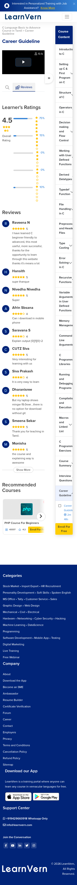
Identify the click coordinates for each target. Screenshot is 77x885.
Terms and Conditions (16, 745)
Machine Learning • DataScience (23, 625)
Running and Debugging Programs (66, 381)
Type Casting (64, 245)
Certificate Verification (17, 706)
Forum (7, 713)
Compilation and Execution (66, 403)
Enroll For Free (38, 529)
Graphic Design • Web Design (21, 605)
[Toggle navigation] (67, 16)
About (7, 674)
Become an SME (13, 687)
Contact (8, 726)
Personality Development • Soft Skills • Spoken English (37, 592)
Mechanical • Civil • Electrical (21, 612)
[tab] (7, 87)
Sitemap (8, 764)
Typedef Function (64, 192)
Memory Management (66, 323)
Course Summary (65, 463)
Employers (9, 732)
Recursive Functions (65, 280)
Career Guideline (65, 493)
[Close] (74, 4)
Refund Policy (11, 758)
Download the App (14, 680)
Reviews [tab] (26, 87)
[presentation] (41, 516)
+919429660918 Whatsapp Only (26, 818)
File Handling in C (65, 209)
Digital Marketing (13, 644)
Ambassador (10, 693)
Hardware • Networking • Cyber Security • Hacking (34, 618)
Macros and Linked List (64, 424)
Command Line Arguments (66, 340)
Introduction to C (66, 52)
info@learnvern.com (19, 825)
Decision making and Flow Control (64, 131)
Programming (11, 631)
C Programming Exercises (66, 446)
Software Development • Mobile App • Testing (31, 638)
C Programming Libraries (66, 359)
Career (7, 719)
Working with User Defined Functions (65, 157)
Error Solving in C (64, 262)
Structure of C (65, 95)
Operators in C (65, 110)
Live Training (11, 651)
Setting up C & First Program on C (64, 73)
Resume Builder (13, 700)
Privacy (7, 739)
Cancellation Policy (15, 752)
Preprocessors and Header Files (66, 228)
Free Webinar (11, 657)
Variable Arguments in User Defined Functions (66, 301)
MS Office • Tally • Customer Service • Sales (30, 599)
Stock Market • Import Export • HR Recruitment (32, 586)
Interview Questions (65, 478)
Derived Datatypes (65, 177)
